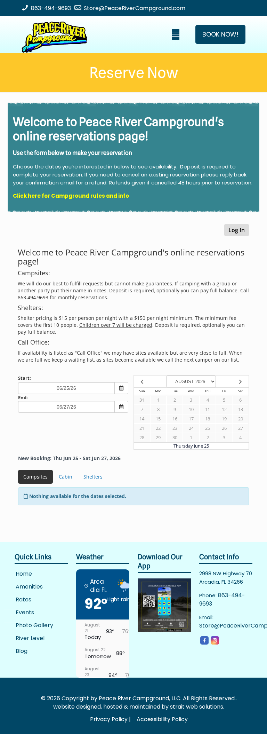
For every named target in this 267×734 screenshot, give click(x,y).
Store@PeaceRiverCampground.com (134, 8)
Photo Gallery (34, 626)
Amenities (29, 587)
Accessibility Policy (162, 719)
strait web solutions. (197, 707)
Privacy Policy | (110, 719)
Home (24, 574)
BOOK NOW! (220, 34)
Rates (23, 600)
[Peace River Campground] (54, 34)
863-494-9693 (51, 8)
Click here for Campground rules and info (71, 195)
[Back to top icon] (233, 719)
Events (25, 613)
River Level (30, 638)
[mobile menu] (175, 34)
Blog (21, 651)
